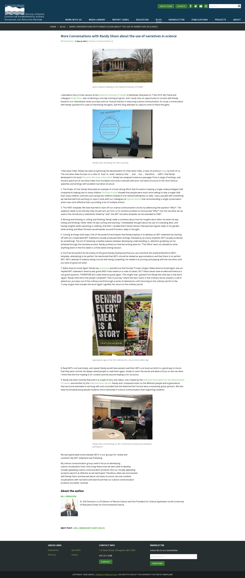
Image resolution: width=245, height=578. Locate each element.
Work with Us (73, 19)
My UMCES (76, 550)
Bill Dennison (67, 41)
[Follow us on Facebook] (191, 6)
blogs (164, 170)
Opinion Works (134, 199)
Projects (220, 19)
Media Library (97, 19)
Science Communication (100, 41)
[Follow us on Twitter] (196, 6)
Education (142, 19)
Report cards (120, 19)
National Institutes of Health (112, 95)
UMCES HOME (166, 6)
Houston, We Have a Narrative (97, 177)
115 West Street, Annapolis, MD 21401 (117, 550)
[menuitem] (73, 19)
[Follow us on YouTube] (201, 6)
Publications (200, 19)
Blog (159, 19)
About (237, 19)
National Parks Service (100, 383)
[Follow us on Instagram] (206, 6)
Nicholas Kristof (109, 192)
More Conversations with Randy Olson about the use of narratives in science (113, 26)
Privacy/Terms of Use (106, 574)
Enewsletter (177, 19)
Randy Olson (76, 98)
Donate (74, 554)
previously (104, 268)
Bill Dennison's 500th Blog (90, 528)
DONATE (181, 6)
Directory (52, 554)
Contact (105, 562)
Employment (53, 550)
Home (53, 26)
